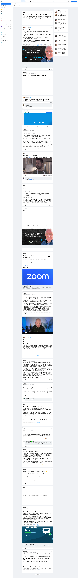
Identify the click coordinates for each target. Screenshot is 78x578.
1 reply (51, 180)
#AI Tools (25, 335)
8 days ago (26, 384)
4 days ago (26, 294)
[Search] (70, 1)
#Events (25, 208)
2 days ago (26, 130)
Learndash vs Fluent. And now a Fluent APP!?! (35, 14)
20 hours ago (26, 73)
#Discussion (29, 335)
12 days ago (26, 552)
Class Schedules (26, 110)
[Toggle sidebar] (12, 3)
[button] (3, 7)
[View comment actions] (51, 105)
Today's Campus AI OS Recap (31, 339)
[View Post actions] (51, 12)
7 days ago (26, 361)
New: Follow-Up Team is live (30, 510)
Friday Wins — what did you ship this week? (34, 75)
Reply (26, 180)
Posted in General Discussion (32, 73)
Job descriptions (27, 432)
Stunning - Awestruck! (29, 30)
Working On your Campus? (30, 155)
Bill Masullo (30, 157)
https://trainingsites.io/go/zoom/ (28, 265)
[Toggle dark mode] (68, 1)
